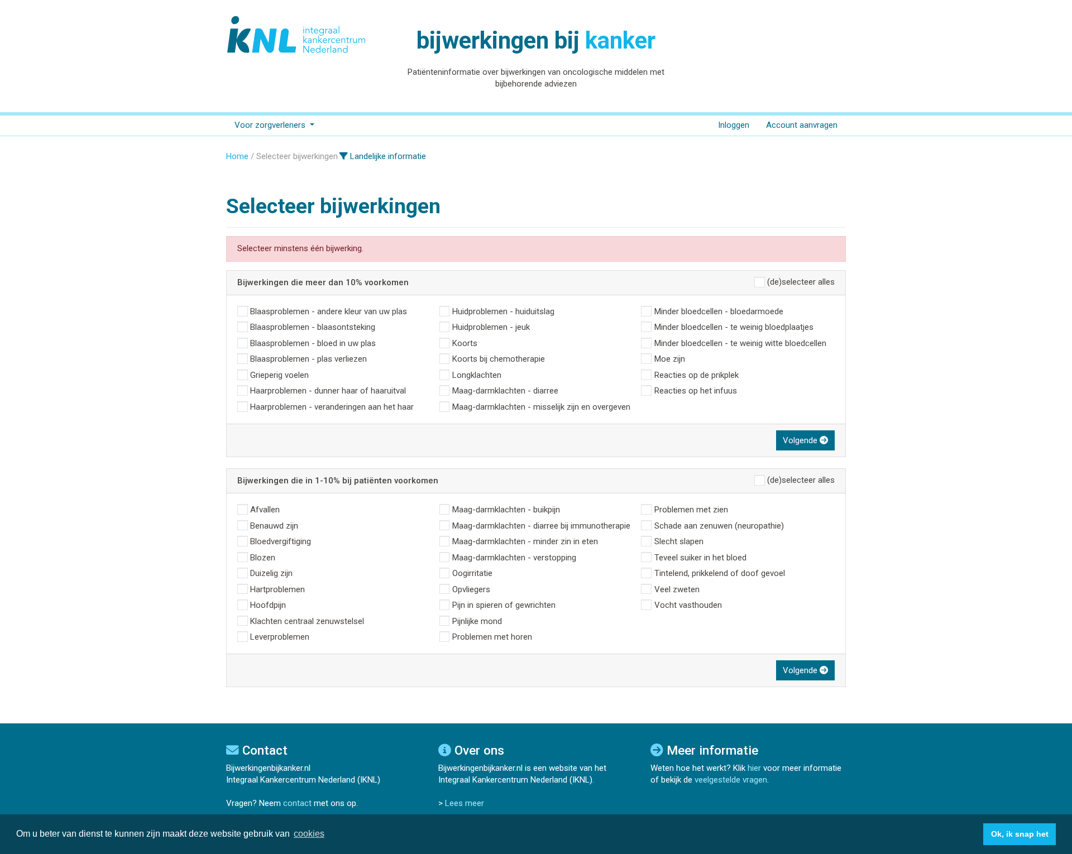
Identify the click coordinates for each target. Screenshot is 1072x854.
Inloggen (733, 125)
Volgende (801, 440)
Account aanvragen (802, 125)
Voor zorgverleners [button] (271, 125)
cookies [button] (309, 833)
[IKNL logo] (297, 35)
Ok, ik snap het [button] (1020, 833)
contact (297, 803)
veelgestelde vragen (731, 780)
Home (237, 156)
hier (754, 768)
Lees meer (464, 803)
